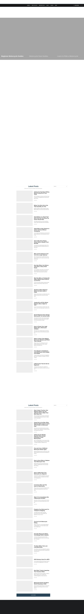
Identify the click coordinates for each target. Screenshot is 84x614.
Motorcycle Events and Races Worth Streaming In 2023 (41, 583)
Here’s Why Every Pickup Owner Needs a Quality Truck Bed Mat (41, 242)
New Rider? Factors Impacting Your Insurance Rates (41, 571)
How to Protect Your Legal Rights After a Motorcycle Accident (40, 328)
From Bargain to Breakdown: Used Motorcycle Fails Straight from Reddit (41, 352)
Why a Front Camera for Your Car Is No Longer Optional (41, 254)
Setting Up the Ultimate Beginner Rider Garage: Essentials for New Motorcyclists (40, 436)
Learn (51, 5)
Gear (47, 5)
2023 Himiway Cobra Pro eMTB (41, 559)
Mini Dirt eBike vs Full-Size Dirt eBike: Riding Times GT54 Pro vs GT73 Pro (42, 279)
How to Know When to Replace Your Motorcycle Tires (42, 461)
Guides (28, 5)
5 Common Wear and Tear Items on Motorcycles (40, 485)
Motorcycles (41, 5)
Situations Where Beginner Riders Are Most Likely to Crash (40, 291)
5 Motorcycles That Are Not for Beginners (41, 364)
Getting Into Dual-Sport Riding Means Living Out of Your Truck (41, 193)
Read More (35, 200)
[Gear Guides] (21, 388)
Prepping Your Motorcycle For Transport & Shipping (41, 510)
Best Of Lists (34, 5)
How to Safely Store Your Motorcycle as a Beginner (40, 473)
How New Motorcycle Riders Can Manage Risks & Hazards (41, 534)
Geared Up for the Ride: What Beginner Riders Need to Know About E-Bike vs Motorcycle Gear (41, 424)
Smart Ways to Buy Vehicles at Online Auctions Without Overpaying (41, 230)
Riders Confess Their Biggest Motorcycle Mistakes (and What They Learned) (42, 340)
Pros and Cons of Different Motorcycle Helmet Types (40, 449)
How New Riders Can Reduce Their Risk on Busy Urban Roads (41, 266)
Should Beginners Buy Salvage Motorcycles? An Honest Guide (42, 315)
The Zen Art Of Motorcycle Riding (40, 522)
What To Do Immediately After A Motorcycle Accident (41, 498)
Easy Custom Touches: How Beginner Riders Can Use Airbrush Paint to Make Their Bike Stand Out (41, 412)
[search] (57, 121)
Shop (56, 5)
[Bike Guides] (63, 388)
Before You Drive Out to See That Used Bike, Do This (41, 206)
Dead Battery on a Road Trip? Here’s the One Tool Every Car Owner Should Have (41, 218)
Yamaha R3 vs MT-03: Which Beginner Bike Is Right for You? (41, 304)
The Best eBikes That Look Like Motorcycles (40, 546)
